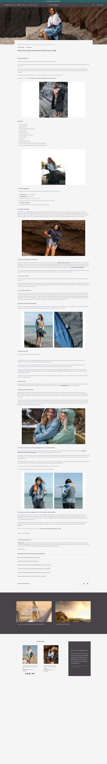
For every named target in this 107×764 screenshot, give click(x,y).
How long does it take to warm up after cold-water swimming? (32, 576)
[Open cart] (102, 5)
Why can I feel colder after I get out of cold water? (29, 557)
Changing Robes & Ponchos (10, 4)
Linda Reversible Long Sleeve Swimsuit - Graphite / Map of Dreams (50, 667)
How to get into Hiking (62, 624)
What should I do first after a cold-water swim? (28, 561)
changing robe (64, 385)
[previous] (16, 658)
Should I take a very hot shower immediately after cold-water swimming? (34, 565)
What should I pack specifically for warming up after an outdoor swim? (34, 572)
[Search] (97, 4)
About (35, 4)
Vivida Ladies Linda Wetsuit (77, 267)
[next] (64, 658)
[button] (30, 670)
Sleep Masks (19, 4)
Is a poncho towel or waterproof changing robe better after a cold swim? (34, 568)
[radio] (25, 673)
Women (24, 4)
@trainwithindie (21, 549)
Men (28, 4)
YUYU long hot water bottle (63, 369)
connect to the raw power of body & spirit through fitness (45, 546)
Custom (31, 4)
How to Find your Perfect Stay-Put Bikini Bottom (31, 624)
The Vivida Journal (26, 44)
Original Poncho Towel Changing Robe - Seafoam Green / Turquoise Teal (30, 667)
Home (19, 44)
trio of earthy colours (27, 469)
